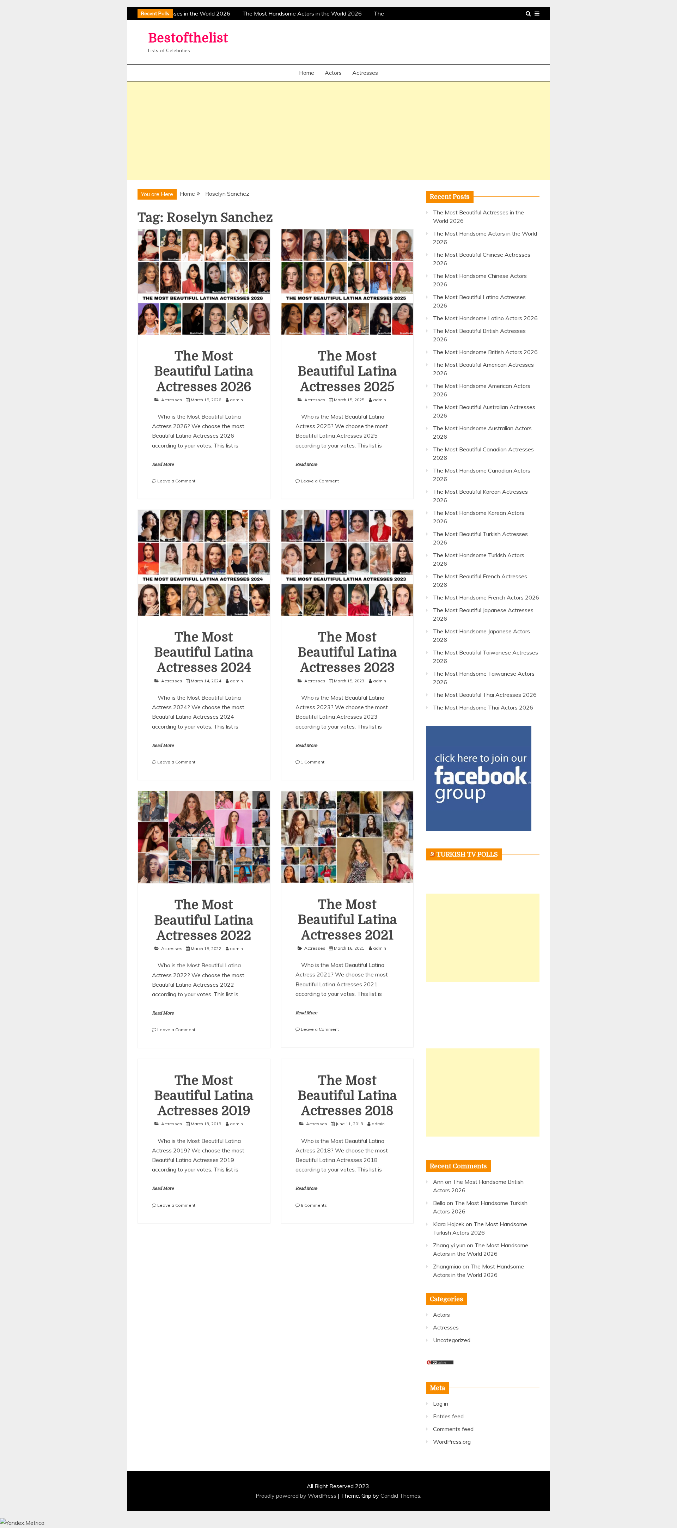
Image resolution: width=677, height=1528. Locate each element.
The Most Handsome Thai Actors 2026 (483, 707)
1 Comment (312, 762)
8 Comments (314, 1205)
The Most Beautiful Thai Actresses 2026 (485, 694)
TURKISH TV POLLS (467, 854)
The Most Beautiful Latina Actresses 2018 (347, 1095)
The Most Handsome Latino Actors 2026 (485, 318)
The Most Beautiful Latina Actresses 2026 (204, 371)
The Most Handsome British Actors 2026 (485, 351)
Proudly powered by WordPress (297, 1495)
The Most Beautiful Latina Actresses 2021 (347, 919)
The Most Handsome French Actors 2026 (486, 597)
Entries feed (448, 1416)
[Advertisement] (338, 130)
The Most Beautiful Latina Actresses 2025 (347, 371)
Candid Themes (400, 1495)
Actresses (365, 72)
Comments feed (453, 1428)
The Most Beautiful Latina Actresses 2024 (204, 652)
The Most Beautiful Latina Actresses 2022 (204, 920)
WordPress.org (452, 1441)
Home (306, 72)
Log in (440, 1403)
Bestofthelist (188, 38)
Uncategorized (451, 1340)
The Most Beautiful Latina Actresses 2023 (347, 652)
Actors (333, 72)
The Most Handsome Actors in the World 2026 (295, 13)
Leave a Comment (176, 480)
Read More (163, 464)
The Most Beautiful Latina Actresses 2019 (204, 1095)
